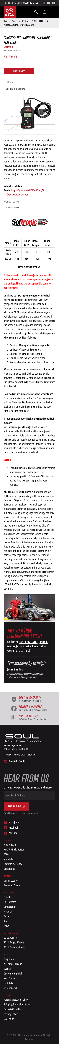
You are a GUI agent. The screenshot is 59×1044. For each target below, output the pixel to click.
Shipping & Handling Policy (17, 1004)
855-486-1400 (28, 642)
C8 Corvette (10, 902)
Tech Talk (8, 983)
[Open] (53, 12)
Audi (6, 921)
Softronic (8, 47)
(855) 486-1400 (30, 3)
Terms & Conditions (13, 1009)
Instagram (13, 822)
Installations (10, 859)
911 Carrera (26, 21)
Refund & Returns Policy (16, 1000)
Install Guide (13, 207)
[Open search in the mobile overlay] (35, 12)
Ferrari (7, 916)
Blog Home (9, 959)
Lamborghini (10, 907)
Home (6, 21)
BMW (6, 926)
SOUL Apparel (10, 938)
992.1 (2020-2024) (41, 21)
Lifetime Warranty (13, 864)
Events (7, 969)
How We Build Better (14, 849)
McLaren (8, 911)
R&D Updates (10, 988)
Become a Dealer (12, 885)
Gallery (9, 82)
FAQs (6, 854)
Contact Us (9, 869)
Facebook (13, 827)
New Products (10, 978)
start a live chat (33, 646)
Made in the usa (28, 716)
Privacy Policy (11, 1014)
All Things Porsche (13, 964)
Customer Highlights (14, 973)
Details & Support (15, 88)
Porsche (15, 21)
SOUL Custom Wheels (14, 947)
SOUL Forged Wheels (14, 942)
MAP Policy (9, 1019)
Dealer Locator (11, 880)
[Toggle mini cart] (44, 12)
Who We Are (10, 845)
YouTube (12, 833)
